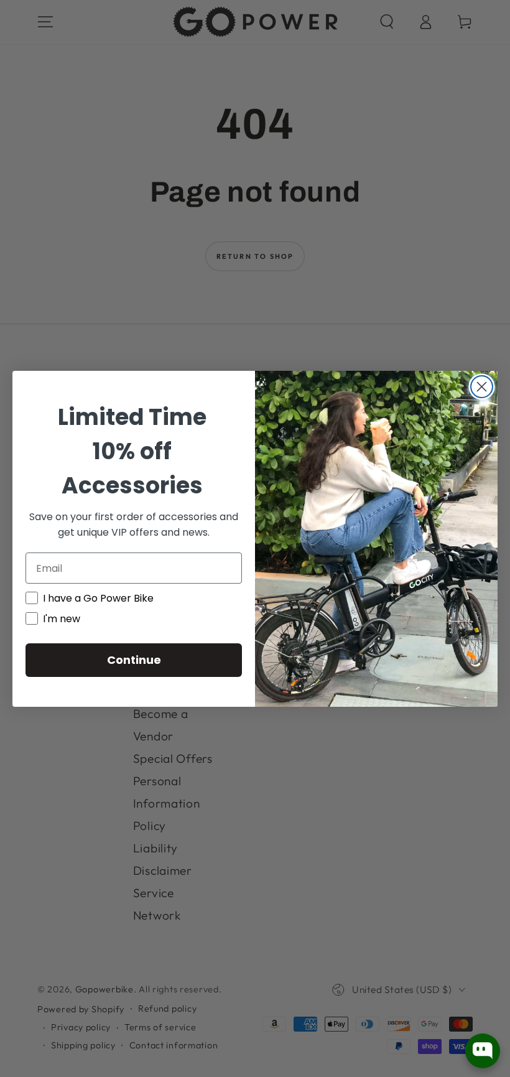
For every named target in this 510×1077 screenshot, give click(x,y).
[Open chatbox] (482, 1050)
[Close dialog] (482, 387)
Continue (134, 660)
